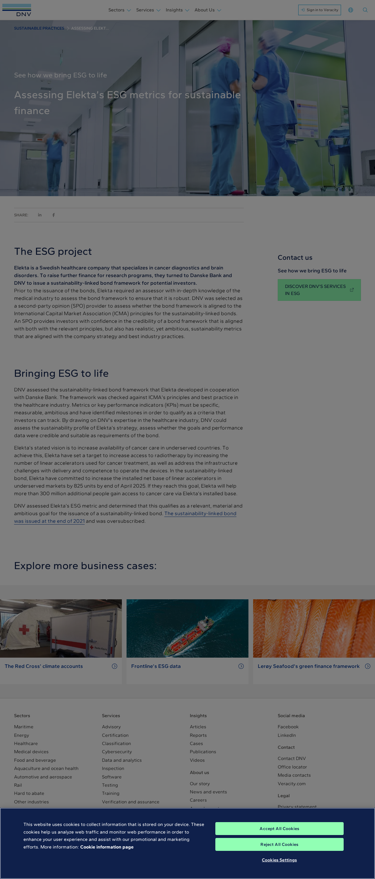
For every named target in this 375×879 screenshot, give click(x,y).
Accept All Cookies (279, 828)
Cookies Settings (279, 860)
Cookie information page (107, 847)
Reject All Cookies (279, 844)
